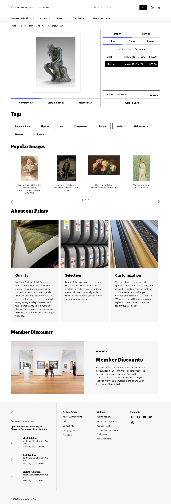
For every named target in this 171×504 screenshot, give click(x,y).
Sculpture (38, 134)
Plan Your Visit (103, 425)
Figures (45, 126)
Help (65, 421)
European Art (81, 126)
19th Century (141, 126)
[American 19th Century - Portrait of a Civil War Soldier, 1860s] (67, 168)
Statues (19, 134)
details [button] (150, 40)
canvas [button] (146, 33)
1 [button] (82, 200)
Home (13, 25)
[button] (131, 57)
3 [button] (88, 200)
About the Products (103, 18)
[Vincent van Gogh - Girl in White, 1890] (142, 168)
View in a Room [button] (56, 102)
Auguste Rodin (26, 25)
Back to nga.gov (103, 416)
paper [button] (117, 33)
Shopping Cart (69, 430)
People (102, 126)
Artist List (67, 434)
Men (61, 126)
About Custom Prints (72, 416)
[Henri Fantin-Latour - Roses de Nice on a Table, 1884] (104, 165)
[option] (29, 175)
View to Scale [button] (85, 102)
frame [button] (132, 40)
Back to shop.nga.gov (106, 421)
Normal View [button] (26, 102)
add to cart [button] (132, 102)
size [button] (113, 40)
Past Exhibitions (103, 438)
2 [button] (85, 200)
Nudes (120, 126)
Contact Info (68, 425)
